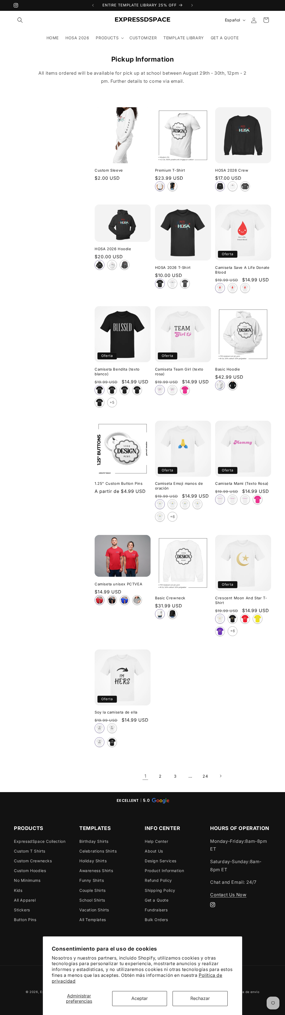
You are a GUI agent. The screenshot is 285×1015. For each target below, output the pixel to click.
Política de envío (245, 992)
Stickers (22, 909)
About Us (154, 851)
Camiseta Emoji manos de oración (179, 485)
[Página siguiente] (220, 776)
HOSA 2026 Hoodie (113, 249)
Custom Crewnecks (33, 860)
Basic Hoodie (227, 369)
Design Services (160, 860)
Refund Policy (158, 880)
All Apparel (25, 900)
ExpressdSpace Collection (39, 841)
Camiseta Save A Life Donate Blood (242, 269)
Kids (18, 890)
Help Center (156, 841)
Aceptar (139, 998)
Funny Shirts (91, 880)
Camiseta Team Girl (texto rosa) (179, 371)
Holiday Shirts (93, 860)
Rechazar (200, 998)
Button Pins (25, 919)
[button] (20, 20)
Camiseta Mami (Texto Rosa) (242, 483)
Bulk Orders (156, 919)
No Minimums (27, 880)
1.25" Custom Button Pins (118, 483)
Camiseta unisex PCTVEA (118, 584)
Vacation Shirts (94, 909)
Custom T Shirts (29, 851)
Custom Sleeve (109, 170)
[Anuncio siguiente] (192, 5)
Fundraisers (156, 909)
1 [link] (145, 776)
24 (205, 776)
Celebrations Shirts (98, 851)
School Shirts (92, 900)
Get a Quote (157, 900)
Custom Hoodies (30, 870)
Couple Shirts (92, 890)
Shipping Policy (160, 890)
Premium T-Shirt (170, 170)
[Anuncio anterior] (93, 5)
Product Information (164, 870)
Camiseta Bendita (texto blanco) (117, 371)
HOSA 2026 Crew (231, 170)
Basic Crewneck (170, 598)
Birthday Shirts (94, 841)
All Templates (92, 919)
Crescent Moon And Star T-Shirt (241, 600)
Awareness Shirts (96, 870)
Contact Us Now (228, 894)
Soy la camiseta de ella (116, 712)
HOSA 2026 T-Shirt (173, 267)
